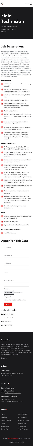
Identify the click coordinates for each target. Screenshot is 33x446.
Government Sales (23, 420)
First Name (7, 247)
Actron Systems (13, 438)
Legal (22, 442)
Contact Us (4, 429)
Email (5, 273)
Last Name (7, 263)
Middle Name (8, 255)
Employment (5, 426)
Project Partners (6, 420)
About (3, 423)
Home (3, 414)
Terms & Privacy (14, 442)
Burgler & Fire (22, 423)
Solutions (4, 417)
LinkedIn (4, 358)
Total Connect (22, 426)
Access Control (22, 414)
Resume (6, 289)
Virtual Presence (23, 429)
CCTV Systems (22, 417)
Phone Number (9, 281)
